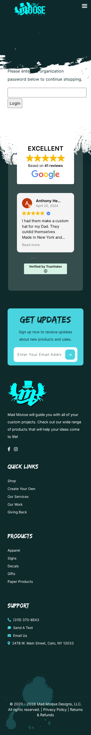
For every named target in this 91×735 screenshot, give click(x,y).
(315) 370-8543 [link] (25, 620)
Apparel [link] (14, 550)
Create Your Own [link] (21, 489)
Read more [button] (31, 245)
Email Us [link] (19, 636)
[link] (29, 13)
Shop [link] (12, 481)
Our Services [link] (18, 497)
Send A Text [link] (22, 628)
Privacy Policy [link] (55, 709)
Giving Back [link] (17, 512)
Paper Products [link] (20, 582)
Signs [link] (12, 558)
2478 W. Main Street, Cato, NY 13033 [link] (42, 643)
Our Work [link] (15, 504)
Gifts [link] (11, 574)
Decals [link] (13, 566)
